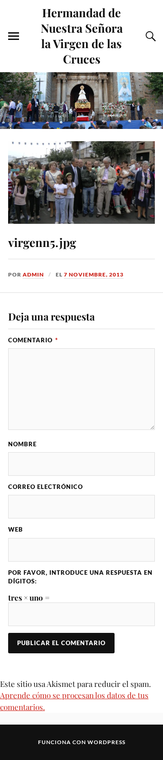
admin (33, 274)
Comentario (33, 340)
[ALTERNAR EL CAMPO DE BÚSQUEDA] (149, 36)
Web (15, 529)
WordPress (106, 742)
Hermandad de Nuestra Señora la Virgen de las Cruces (82, 35)
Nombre (22, 444)
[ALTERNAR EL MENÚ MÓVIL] (13, 36)
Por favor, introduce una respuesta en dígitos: (80, 577)
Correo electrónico (45, 486)
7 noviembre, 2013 (94, 274)
